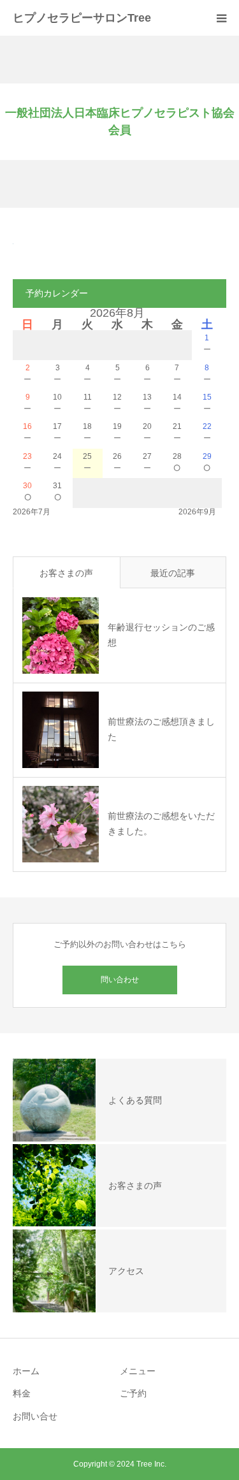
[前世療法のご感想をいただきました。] (60, 824)
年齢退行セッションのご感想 (161, 635)
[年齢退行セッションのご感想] (60, 635)
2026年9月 (197, 511)
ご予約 (133, 1393)
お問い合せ (35, 1416)
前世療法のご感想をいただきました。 (161, 823)
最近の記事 (172, 573)
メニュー (138, 1371)
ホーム (26, 1371)
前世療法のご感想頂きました (161, 729)
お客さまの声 (66, 573)
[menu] (221, 18)
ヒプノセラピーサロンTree (82, 18)
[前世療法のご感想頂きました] (60, 730)
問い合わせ (120, 979)
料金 (22, 1393)
